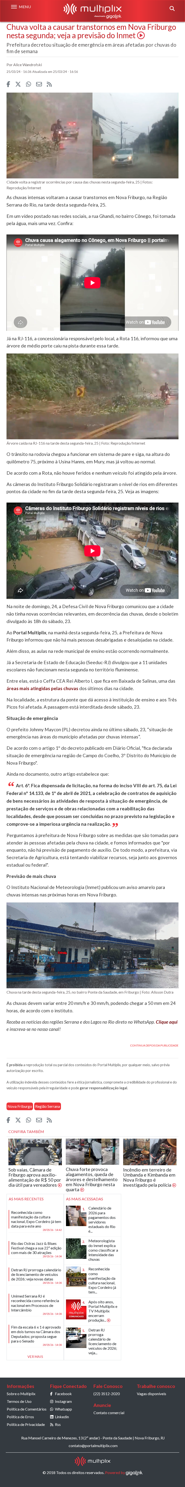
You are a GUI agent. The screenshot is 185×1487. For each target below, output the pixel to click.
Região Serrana (47, 1106)
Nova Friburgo (19, 1106)
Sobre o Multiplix (21, 1393)
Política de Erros (20, 1416)
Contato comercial (108, 1412)
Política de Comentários (26, 1409)
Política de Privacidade (26, 1424)
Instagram (63, 1401)
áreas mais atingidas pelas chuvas (42, 688)
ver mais (35, 1357)
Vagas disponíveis (151, 1393)
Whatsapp (63, 1409)
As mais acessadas (84, 1199)
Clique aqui (167, 1022)
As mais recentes (26, 1199)
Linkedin (62, 1416)
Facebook (63, 1393)
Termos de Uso (19, 1401)
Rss (58, 1424)
